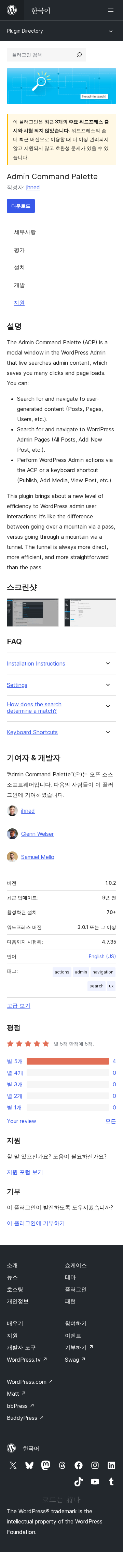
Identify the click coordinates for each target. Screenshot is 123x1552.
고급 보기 (18, 1005)
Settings (17, 685)
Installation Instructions (36, 663)
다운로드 (20, 206)
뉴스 (12, 1277)
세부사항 (25, 231)
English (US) (102, 956)
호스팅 (15, 1289)
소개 (12, 1265)
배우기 (15, 1323)
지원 (19, 302)
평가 (19, 249)
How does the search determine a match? (34, 707)
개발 (19, 284)
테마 (70, 1277)
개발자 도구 (21, 1347)
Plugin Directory (25, 31)
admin (81, 972)
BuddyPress (25, 1417)
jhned (33, 187)
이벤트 (73, 1335)
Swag (75, 1359)
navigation (103, 972)
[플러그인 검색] (79, 55)
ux (111, 985)
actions (62, 972)
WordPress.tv (27, 1359)
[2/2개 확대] (107, 607)
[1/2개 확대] (49, 607)
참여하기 (76, 1323)
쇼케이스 (76, 1265)
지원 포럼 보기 (25, 1172)
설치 (19, 267)
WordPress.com (30, 1381)
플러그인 (76, 1289)
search (97, 985)
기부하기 (79, 1347)
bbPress (21, 1405)
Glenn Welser (37, 833)
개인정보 (18, 1301)
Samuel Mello (37, 856)
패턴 (70, 1301)
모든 (110, 1121)
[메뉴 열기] (112, 10)
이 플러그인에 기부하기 (36, 1223)
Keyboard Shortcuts (32, 732)
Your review (21, 1121)
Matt (16, 1393)
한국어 (31, 1448)
